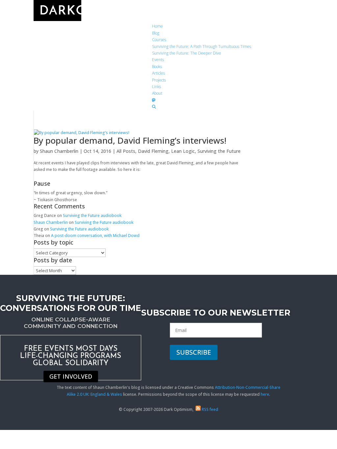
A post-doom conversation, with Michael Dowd (95, 235)
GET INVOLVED (70, 377)
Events (158, 59)
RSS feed (209, 409)
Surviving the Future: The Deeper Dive (186, 53)
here (265, 394)
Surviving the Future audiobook (92, 215)
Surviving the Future (219, 151)
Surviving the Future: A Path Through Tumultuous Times (201, 46)
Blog (155, 33)
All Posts (126, 151)
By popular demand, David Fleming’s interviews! (130, 140)
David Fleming (153, 151)
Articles (158, 73)
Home (157, 26)
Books (157, 66)
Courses (159, 39)
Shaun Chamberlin (59, 151)
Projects (159, 80)
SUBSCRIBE (193, 352)
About (157, 93)
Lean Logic (183, 151)
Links (156, 86)
